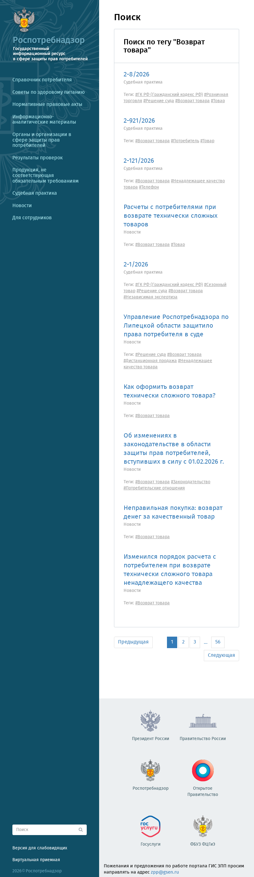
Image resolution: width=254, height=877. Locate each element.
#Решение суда (158, 101)
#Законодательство (190, 482)
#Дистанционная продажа (150, 360)
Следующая (221, 655)
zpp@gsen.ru (165, 872)
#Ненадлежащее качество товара (174, 184)
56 (218, 642)
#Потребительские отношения (154, 488)
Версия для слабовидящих (39, 848)
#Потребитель (185, 141)
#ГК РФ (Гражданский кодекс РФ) (169, 94)
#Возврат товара (192, 101)
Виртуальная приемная (36, 860)
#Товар (218, 101)
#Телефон (149, 187)
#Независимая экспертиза (150, 297)
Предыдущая (133, 642)
